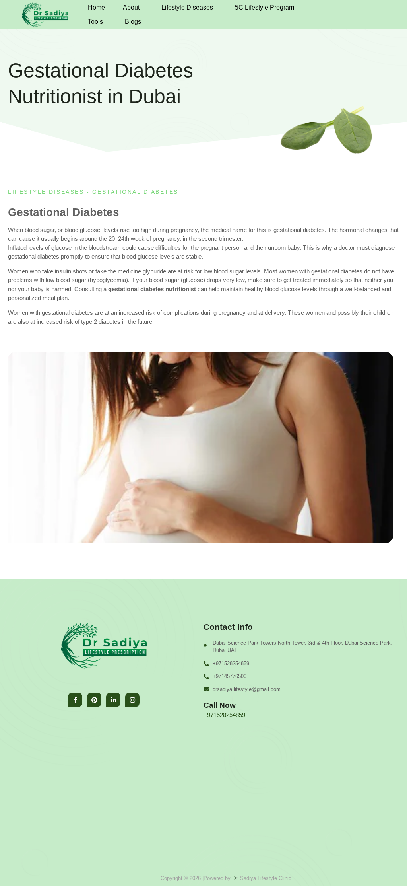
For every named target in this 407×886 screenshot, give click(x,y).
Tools (95, 21)
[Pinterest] (94, 700)
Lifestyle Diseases (187, 7)
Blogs (133, 21)
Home (96, 7)
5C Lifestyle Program (264, 7)
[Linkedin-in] (113, 700)
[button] (133, 7)
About (131, 7)
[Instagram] (132, 700)
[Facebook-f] (75, 700)
